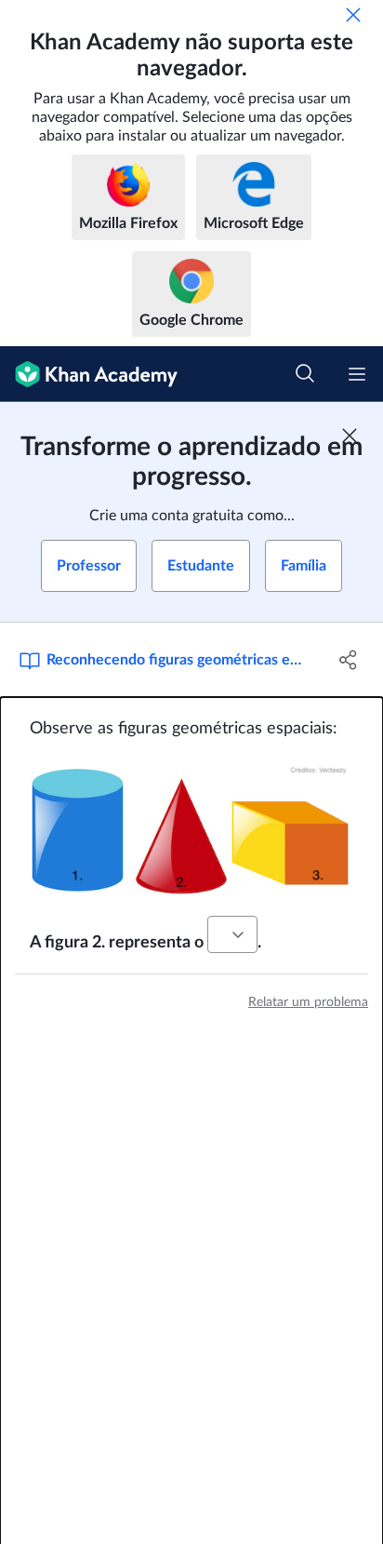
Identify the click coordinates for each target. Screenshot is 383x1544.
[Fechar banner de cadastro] (349, 435)
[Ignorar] (353, 15)
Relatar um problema (308, 1002)
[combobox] (232, 934)
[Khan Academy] (89, 374)
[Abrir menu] (357, 374)
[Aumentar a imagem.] (191, 827)
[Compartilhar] (348, 659)
